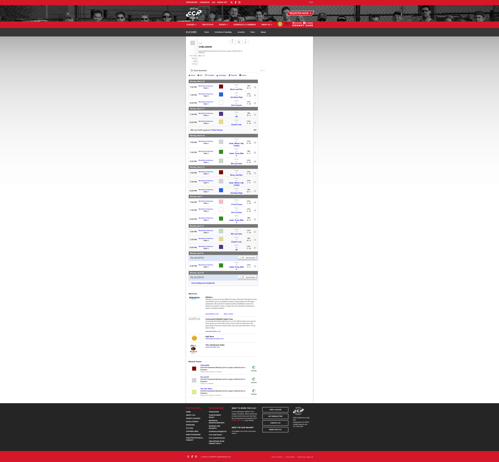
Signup (263, 32)
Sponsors (190, 425)
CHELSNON (204, 365)
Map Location (228, 314)
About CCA (190, 415)
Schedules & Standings (245, 25)
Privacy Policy (289, 457)
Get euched (204, 377)
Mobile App (222, 2)
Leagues (190, 25)
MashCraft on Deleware (206, 86)
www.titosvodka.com (212, 347)
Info (201, 75)
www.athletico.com (212, 314)
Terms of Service (276, 457)
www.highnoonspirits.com (214, 339)
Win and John (236, 164)
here (237, 431)
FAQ (213, 2)
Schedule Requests (217, 431)
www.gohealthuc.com (213, 331)
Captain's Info (192, 431)
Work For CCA (275, 430)
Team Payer (214, 412)
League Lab (309, 457)
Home (207, 32)
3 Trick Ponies (216, 130)
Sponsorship (191, 2)
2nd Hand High (236, 97)
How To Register (193, 435)
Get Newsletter (275, 416)
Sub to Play (208, 25)
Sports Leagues (193, 418)
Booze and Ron (236, 89)
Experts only (236, 125)
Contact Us (275, 423)
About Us (265, 25)
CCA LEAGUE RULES (217, 438)
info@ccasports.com (300, 424)
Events (222, 25)
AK (236, 117)
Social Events (192, 422)
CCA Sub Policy (215, 435)
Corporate (205, 2)
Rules (253, 32)
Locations (241, 32)
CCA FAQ (189, 428)
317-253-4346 (298, 426)
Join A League (275, 410)
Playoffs (234, 75)
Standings (222, 75)
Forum (244, 75)
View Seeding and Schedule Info (203, 283)
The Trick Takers (206, 389)
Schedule (210, 75)
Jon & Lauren (236, 105)
